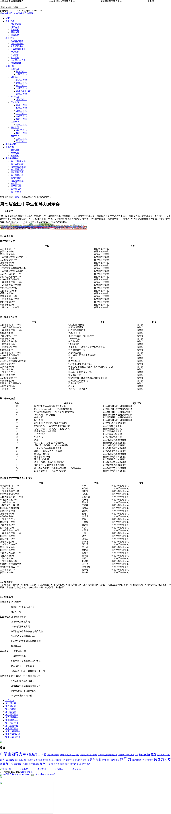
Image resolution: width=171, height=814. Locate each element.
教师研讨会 (144, 754)
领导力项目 (46, 763)
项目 (117, 760)
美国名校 (39, 760)
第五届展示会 (17, 181)
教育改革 (161, 755)
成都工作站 (21, 130)
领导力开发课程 (21, 764)
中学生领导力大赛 (34, 754)
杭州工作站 (21, 108)
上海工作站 (21, 111)
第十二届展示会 (18, 164)
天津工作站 (21, 83)
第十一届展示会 (18, 167)
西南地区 (15, 127)
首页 (7, 18)
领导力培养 (147, 760)
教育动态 (15, 155)
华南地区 (15, 122)
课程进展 (15, 150)
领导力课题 (16, 24)
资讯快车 (9, 147)
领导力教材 (16, 27)
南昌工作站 (21, 116)
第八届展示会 (17, 172)
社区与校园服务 (18, 49)
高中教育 (74, 764)
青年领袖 (111, 760)
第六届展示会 (17, 178)
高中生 (82, 764)
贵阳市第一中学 (60, 760)
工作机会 (59, 769)
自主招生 (52, 760)
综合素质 (10, 760)
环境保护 (15, 55)
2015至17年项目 (18, 60)
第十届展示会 (17, 169)
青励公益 (9, 66)
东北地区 (15, 69)
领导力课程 (33, 764)
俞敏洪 (62, 755)
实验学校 (15, 29)
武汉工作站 (21, 99)
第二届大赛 (16, 189)
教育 (153, 754)
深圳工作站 (21, 125)
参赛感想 (9, 700)
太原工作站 (21, 88)
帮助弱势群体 (17, 43)
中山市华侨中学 (53, 755)
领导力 (125, 759)
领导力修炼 (137, 760)
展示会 (114, 755)
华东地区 (15, 102)
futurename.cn (26, 772)
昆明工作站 (21, 133)
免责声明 (41, 769)
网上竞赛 (31, 760)
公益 (73, 755)
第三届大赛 (16, 186)
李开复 (167, 755)
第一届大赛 (16, 192)
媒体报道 (15, 35)
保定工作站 (21, 85)
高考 (89, 764)
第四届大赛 (16, 183)
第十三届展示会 (18, 161)
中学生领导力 (11, 754)
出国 (77, 755)
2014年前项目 (17, 63)
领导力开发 (6, 763)
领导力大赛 (162, 759)
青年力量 (95, 759)
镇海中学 (69, 760)
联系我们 (24, 769)
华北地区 (15, 77)
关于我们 (9, 21)
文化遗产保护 (17, 46)
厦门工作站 (21, 119)
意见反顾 (76, 769)
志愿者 (131, 755)
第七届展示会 (17, 175)
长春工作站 (21, 71)
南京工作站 (21, 113)
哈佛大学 (101, 755)
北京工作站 (21, 80)
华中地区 (15, 97)
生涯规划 (15, 52)
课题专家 (15, 32)
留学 (2, 759)
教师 (136, 755)
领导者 (57, 764)
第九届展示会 (11, 726)
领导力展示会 (11, 158)
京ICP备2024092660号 (45, 774)
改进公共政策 (17, 41)
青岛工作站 (21, 105)
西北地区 (15, 136)
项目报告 (9, 38)
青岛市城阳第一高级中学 (81, 760)
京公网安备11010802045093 (16, 774)
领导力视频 (10, 144)
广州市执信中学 (123, 755)
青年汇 (104, 760)
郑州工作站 (21, 94)
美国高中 (45, 760)
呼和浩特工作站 (23, 91)
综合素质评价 (20, 760)
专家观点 (15, 153)
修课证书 (68, 755)
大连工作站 (21, 74)
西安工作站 (21, 139)
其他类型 (15, 57)
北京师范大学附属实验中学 (88, 755)
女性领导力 (108, 755)
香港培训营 (64, 764)
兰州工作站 (21, 141)
